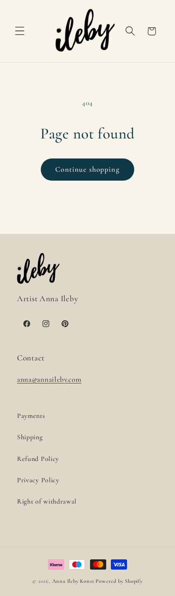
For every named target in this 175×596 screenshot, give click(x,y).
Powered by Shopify (119, 581)
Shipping (30, 437)
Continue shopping (87, 169)
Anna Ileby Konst (73, 581)
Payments (31, 416)
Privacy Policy (38, 480)
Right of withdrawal (46, 501)
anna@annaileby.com (49, 379)
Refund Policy (38, 459)
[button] (20, 31)
